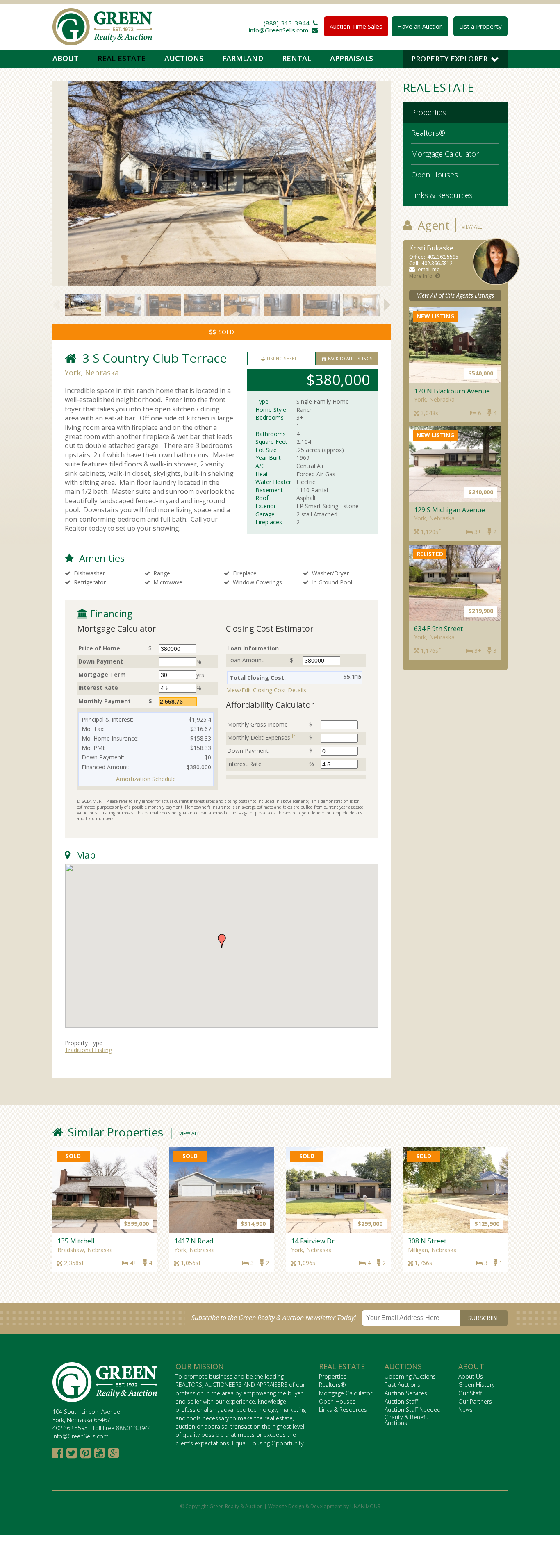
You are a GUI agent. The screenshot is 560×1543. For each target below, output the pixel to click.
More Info (421, 276)
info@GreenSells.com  (283, 30)
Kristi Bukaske (431, 247)
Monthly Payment (104, 701)
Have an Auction (420, 26)
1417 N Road (193, 1240)
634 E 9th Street (438, 628)
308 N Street (427, 1240)
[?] (294, 736)
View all (472, 226)
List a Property (480, 26)
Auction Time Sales (356, 26)
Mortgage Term (102, 674)
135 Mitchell (75, 1240)
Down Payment (100, 661)
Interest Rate (98, 687)
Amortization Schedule (146, 779)
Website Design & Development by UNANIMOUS (324, 1506)
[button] (222, 941)
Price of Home (99, 648)
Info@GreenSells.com (80, 1436)
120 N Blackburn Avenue (452, 390)
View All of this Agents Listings (455, 295)
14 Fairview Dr (313, 1240)
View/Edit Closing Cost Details (266, 690)
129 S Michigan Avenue (449, 509)
